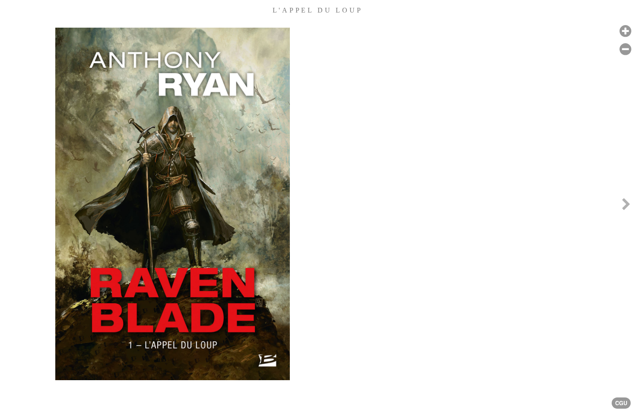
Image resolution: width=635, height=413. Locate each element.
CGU (621, 403)
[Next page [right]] (626, 206)
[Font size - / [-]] (625, 49)
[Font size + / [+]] (625, 31)
